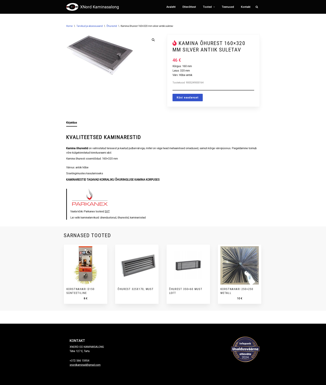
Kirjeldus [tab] (71, 122)
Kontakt (245, 6)
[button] (214, 7)
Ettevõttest (189, 6)
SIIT (107, 211)
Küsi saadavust (187, 97)
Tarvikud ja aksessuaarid (89, 26)
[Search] (257, 7)
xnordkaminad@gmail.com (85, 364)
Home (69, 26)
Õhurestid (111, 26)
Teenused (228, 6)
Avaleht (171, 6)
